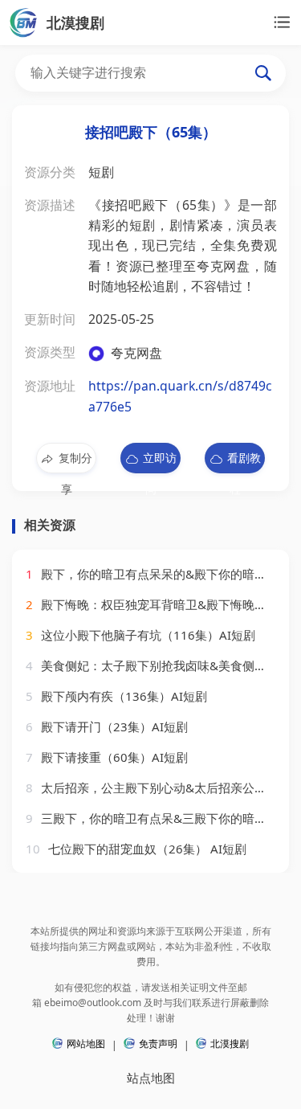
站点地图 (151, 1078)
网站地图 (86, 1043)
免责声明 (158, 1043)
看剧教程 (244, 461)
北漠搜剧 (229, 1043)
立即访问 (160, 461)
